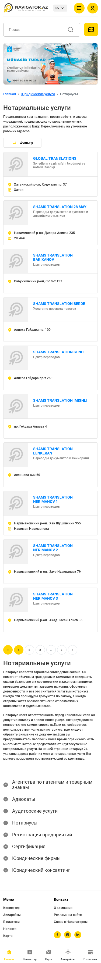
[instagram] (67, 934)
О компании (63, 908)
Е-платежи (11, 922)
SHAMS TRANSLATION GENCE (59, 352)
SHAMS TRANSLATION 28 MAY (59, 207)
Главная (9, 94)
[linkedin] (77, 934)
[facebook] (57, 934)
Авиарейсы (12, 915)
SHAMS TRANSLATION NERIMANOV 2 (53, 547)
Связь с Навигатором (71, 922)
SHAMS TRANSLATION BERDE (59, 303)
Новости (9, 929)
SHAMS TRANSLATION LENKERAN (53, 451)
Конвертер (11, 908)
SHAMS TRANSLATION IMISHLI (60, 400)
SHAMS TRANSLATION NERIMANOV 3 (53, 596)
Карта (8, 936)
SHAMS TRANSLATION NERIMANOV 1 (53, 499)
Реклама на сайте (68, 915)
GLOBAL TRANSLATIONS (54, 158)
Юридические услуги (38, 94)
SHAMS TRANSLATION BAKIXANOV (53, 257)
